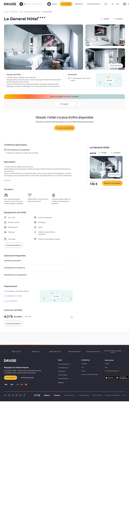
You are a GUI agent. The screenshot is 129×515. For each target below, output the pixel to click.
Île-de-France (14, 12)
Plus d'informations (13, 245)
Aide (106, 4)
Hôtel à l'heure (36, 351)
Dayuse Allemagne (63, 378)
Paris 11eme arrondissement (32, 12)
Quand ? (66, 104)
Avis (82, 367)
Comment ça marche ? (93, 4)
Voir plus (7, 180)
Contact (107, 363)
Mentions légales (97, 395)
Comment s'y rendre (14, 296)
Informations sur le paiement (15, 275)
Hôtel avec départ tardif (74, 351)
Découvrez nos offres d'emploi (89, 374)
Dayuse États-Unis (63, 368)
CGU (123, 395)
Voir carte (109, 80)
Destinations (79, 4)
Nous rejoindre (10, 377)
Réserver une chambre (112, 183)
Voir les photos (116, 65)
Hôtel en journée (16, 351)
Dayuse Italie (61, 371)
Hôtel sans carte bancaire (93, 351)
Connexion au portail (27, 377)
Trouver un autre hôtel (64, 128)
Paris (21, 12)
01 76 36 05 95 (12, 301)
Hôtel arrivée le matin (55, 351)
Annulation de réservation (112, 371)
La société (84, 363)
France (6, 12)
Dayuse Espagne (62, 375)
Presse (83, 371)
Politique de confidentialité (112, 395)
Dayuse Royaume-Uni (64, 364)
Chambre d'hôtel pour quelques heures (112, 351)
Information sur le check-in (14, 268)
